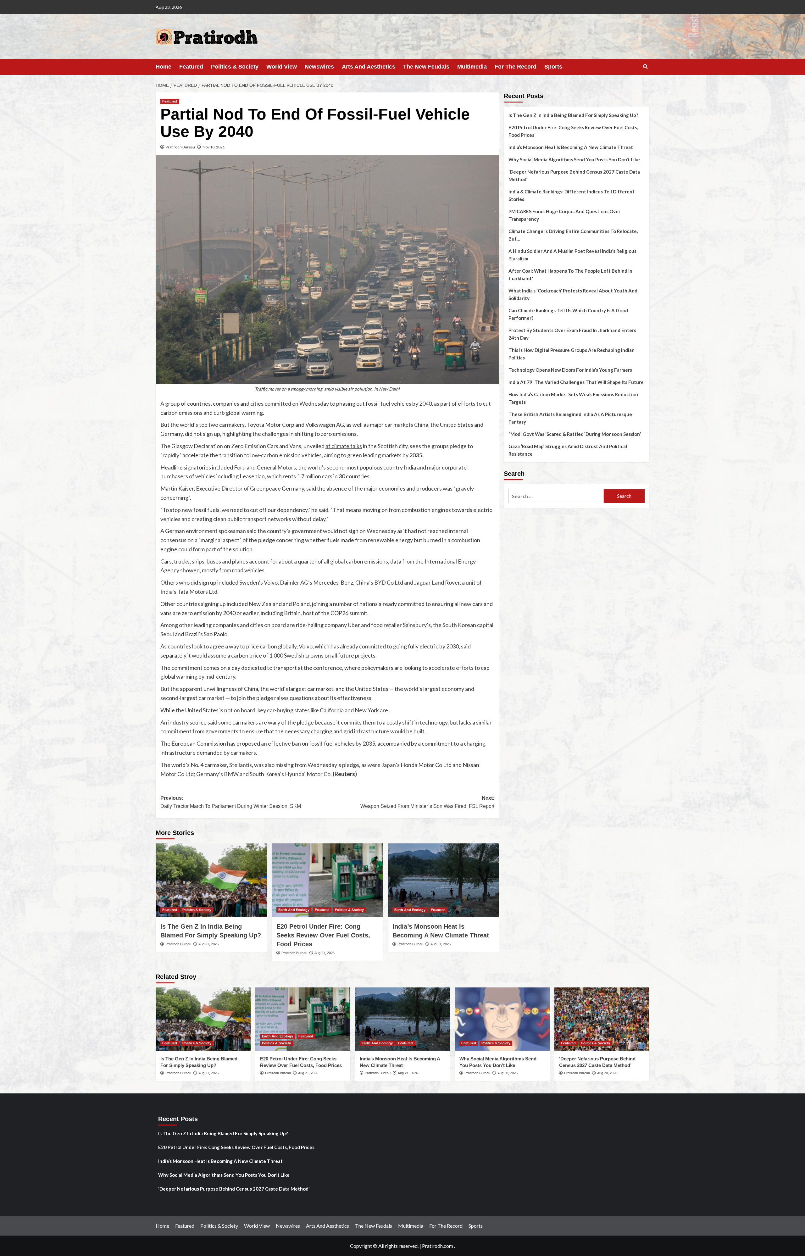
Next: (427, 802)
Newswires (319, 67)
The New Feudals (426, 67)
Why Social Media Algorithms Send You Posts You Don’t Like (574, 159)
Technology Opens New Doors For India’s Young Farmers (570, 370)
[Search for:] (556, 496)
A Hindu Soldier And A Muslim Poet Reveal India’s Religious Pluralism (572, 254)
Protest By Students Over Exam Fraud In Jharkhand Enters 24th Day (572, 334)
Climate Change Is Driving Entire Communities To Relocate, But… (573, 235)
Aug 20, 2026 (507, 1073)
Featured (191, 67)
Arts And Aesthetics (368, 67)
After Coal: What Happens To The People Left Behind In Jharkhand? (570, 274)
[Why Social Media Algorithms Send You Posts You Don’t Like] (502, 1019)
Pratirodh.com (437, 1246)
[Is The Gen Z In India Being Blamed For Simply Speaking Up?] (211, 880)
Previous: (230, 802)
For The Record (515, 67)
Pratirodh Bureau (180, 147)
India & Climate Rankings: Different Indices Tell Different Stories (571, 195)
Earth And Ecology (293, 910)
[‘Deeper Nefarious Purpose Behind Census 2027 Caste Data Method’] (601, 1019)
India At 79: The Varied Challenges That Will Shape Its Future (576, 382)
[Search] (645, 66)
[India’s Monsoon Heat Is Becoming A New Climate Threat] (443, 880)
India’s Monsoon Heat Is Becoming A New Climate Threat (570, 147)
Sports (553, 67)
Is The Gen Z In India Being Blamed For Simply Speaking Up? (573, 115)
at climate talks (343, 445)
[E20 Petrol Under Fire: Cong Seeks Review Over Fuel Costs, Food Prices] (327, 880)
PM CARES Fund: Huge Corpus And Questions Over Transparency (564, 215)
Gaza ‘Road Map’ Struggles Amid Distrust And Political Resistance (567, 450)
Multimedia (472, 67)
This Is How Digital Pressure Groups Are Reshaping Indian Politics (571, 353)
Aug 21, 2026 (208, 944)
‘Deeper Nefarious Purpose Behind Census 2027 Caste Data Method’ (574, 175)
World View (281, 67)
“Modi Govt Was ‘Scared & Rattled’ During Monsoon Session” (574, 434)
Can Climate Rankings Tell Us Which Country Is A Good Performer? (568, 314)
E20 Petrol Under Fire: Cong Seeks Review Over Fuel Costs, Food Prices (323, 935)
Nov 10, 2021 (214, 147)
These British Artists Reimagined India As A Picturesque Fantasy (570, 418)
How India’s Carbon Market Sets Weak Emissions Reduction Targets (573, 398)
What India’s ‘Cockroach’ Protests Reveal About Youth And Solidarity (572, 294)
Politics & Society (234, 67)
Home (163, 67)
